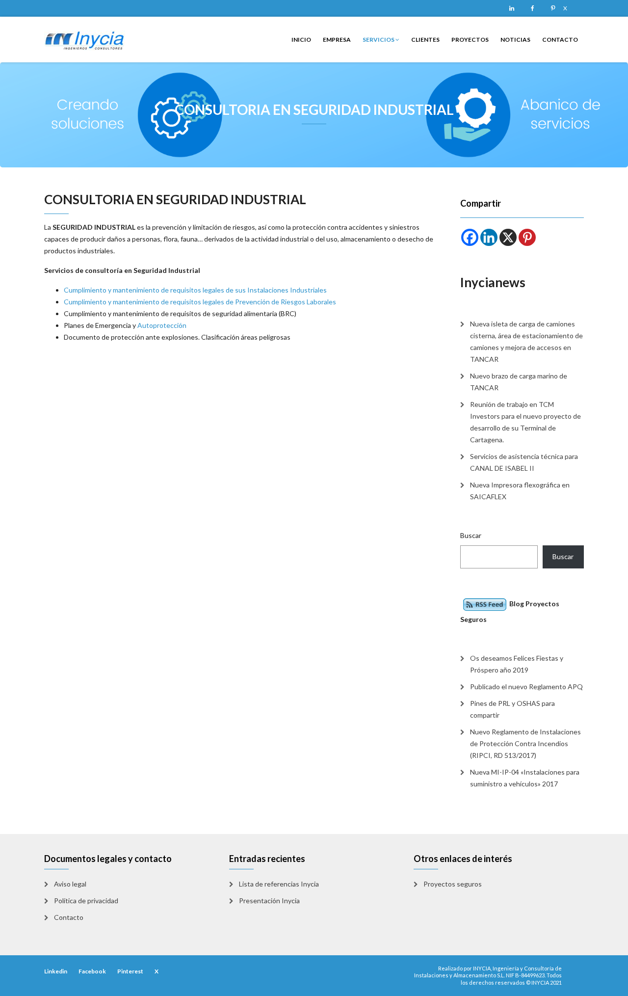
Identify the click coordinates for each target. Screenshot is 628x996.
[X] (508, 237)
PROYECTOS (470, 39)
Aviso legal (70, 884)
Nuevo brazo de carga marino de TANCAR (518, 382)
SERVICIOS (379, 39)
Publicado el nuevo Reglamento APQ (526, 686)
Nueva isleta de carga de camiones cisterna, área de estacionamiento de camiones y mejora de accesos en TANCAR (526, 341)
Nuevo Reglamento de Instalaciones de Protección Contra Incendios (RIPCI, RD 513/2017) (525, 743)
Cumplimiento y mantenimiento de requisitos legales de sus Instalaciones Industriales (195, 290)
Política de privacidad (86, 900)
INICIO (301, 39)
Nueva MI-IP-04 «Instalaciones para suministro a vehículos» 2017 (524, 778)
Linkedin (511, 8)
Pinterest (553, 8)
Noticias (515, 39)
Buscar (470, 535)
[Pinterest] (527, 237)
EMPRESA (337, 39)
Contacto (68, 917)
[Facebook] (469, 237)
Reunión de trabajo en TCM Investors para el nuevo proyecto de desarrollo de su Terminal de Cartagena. (525, 422)
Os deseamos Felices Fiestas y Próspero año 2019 (516, 664)
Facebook (532, 8)
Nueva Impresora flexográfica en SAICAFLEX (520, 491)
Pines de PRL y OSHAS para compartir (512, 709)
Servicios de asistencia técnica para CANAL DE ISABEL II (524, 462)
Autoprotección (161, 325)
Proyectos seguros (452, 884)
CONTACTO (560, 39)
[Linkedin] (488, 237)
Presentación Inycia (269, 900)
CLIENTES (425, 39)
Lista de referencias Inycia (279, 884)
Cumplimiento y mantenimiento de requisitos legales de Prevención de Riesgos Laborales (200, 301)
